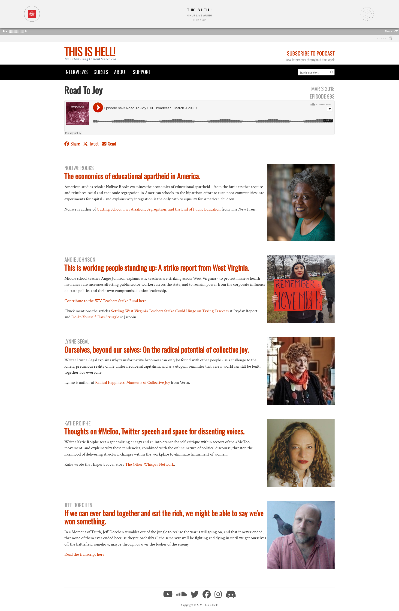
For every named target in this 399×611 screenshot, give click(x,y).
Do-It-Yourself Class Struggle (95, 317)
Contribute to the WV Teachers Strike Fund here (105, 301)
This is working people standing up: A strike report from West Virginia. (156, 267)
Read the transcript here (84, 554)
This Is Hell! (89, 51)
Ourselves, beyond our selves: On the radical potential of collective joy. (156, 349)
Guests (101, 71)
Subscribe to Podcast (311, 53)
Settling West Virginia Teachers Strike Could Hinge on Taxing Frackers (170, 311)
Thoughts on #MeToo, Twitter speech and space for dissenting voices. (154, 430)
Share (75, 143)
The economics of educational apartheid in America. (132, 175)
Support (142, 71)
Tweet (94, 143)
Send (111, 143)
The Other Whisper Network (149, 464)
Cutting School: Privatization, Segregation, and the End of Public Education (159, 209)
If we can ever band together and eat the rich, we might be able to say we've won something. (163, 516)
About (120, 71)
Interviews (76, 71)
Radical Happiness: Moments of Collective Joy (132, 382)
